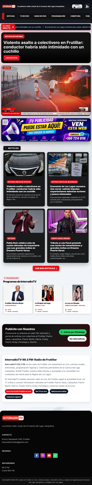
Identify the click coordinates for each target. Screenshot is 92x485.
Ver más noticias (45, 268)
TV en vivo (24, 16)
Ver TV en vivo (41, 391)
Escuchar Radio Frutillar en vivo (19, 391)
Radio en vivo (40, 16)
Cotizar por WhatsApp (74, 332)
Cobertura (75, 16)
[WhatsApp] (55, 455)
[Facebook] (36, 455)
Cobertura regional (14, 397)
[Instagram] (42, 455)
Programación (58, 16)
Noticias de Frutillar (58, 391)
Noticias (11, 16)
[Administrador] (87, 6)
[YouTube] (49, 455)
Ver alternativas (77, 339)
